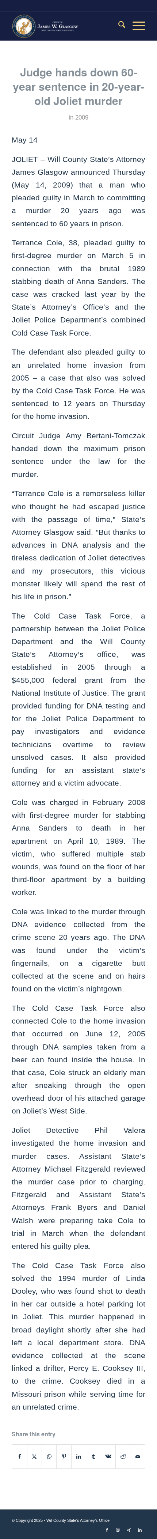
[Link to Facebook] (107, 1529)
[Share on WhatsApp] (49, 1456)
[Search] (118, 26)
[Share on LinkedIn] (79, 1456)
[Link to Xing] (128, 1529)
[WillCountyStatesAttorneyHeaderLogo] (65, 26)
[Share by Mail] (137, 1456)
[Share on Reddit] (123, 1456)
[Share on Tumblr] (93, 1456)
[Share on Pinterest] (64, 1456)
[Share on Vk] (108, 1456)
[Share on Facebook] (19, 1456)
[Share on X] (34, 1456)
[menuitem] (118, 26)
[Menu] (135, 26)
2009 (81, 117)
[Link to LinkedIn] (139, 1529)
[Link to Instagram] (117, 1529)
